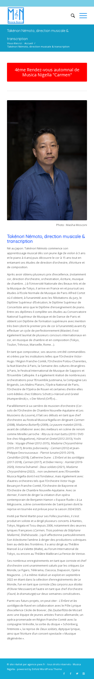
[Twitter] (77, 673)
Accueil (28, 43)
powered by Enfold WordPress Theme (39, 669)
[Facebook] (64, 673)
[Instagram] (83, 673)
